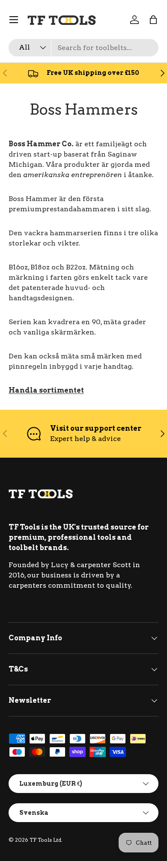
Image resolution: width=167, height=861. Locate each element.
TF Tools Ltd (45, 840)
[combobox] (83, 47)
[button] (153, 19)
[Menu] (13, 19)
